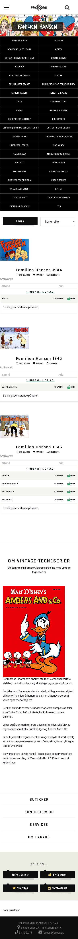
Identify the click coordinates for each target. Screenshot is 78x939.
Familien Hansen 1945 (39, 358)
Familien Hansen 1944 (39, 270)
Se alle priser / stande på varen (20, 307)
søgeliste (54, 275)
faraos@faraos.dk (53, 932)
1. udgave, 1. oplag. (40, 291)
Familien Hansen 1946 (39, 447)
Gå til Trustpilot (11, 910)
